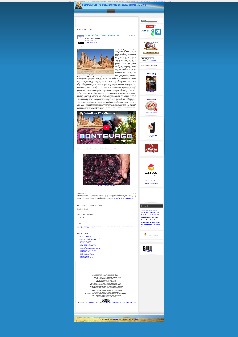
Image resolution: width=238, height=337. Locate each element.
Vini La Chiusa (90, 227)
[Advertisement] (106, 22)
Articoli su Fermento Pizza (151, 183)
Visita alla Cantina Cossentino (88, 239)
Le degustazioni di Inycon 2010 (88, 250)
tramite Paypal (129, 198)
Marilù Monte (147, 217)
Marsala (155, 217)
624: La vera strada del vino (87, 254)
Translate (153, 60)
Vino (142, 227)
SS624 (123, 226)
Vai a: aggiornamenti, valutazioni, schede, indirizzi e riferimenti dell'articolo (96, 46)
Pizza (155, 220)
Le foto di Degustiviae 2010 (87, 257)
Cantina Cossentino (85, 242)
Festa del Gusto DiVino (100, 226)
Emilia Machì (144, 215)
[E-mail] (134, 35)
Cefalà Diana (152, 212)
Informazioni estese (161, 1)
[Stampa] (132, 35)
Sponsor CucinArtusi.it (151, 153)
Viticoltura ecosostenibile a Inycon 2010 (90, 248)
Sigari (150, 224)
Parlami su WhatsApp (91, 42)
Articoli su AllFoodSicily (151, 181)
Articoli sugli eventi (88, 29)
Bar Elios (82, 218)
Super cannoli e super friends (87, 244)
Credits (136, 319)
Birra (156, 210)
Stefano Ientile (130, 226)
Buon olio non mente (85, 241)
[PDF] (129, 35)
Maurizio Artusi (89, 302)
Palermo (143, 220)
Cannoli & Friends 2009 (86, 236)
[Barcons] (147, 248)
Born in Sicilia (144, 212)
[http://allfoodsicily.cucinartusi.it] (151, 170)
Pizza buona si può (147, 222)
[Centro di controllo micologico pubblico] (145, 235)
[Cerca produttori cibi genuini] (151, 49)
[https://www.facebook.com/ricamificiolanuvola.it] (151, 148)
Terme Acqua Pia (81, 227)
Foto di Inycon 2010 (85, 251)
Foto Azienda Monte (85, 256)
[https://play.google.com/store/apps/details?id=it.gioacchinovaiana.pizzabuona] (151, 127)
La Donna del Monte (85, 253)
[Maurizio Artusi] (80, 38)
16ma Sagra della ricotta (86, 247)
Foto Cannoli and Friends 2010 (88, 245)
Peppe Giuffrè (150, 220)
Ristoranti (157, 222)
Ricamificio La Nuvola (108, 149)
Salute (147, 224)
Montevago (110, 226)
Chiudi (169, 1)
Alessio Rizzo (144, 210)
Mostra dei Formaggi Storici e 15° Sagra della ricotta (93, 238)
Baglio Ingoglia (84, 226)
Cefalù (157, 212)
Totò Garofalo (156, 224)
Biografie (152, 210)
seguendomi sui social (118, 198)
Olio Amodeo (117, 226)
